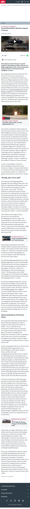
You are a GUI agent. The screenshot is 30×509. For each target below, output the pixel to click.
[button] (15, 486)
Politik (8, 5)
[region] (15, 44)
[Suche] (25, 1)
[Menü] (28, 1)
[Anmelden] (22, 1)
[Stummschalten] (6, 49)
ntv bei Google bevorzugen (10, 59)
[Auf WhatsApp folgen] (27, 55)
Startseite (3, 5)
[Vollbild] (26, 49)
